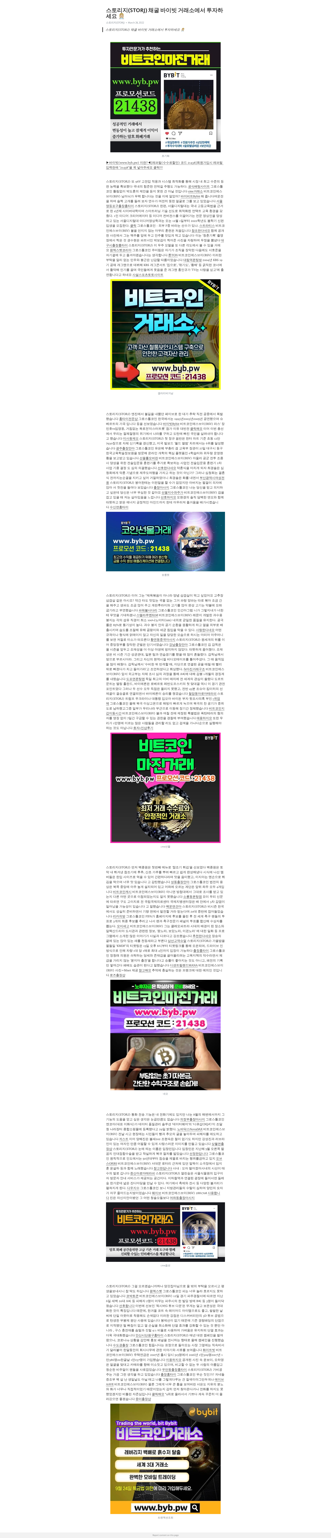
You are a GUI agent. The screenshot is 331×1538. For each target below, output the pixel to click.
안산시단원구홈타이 (149, 1335)
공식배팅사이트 (199, 186)
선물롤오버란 (148, 458)
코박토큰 (132, 1296)
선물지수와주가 (172, 492)
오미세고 (123, 926)
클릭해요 (196, 429)
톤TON (173, 255)
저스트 (123, 1139)
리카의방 (119, 916)
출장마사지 (161, 487)
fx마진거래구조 (194, 669)
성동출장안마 (180, 882)
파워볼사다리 (148, 610)
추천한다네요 (202, 936)
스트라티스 (207, 226)
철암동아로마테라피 (203, 694)
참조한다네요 (201, 231)
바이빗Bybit (171, 424)
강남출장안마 (178, 645)
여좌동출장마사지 (182, 1198)
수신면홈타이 (119, 507)
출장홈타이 (201, 951)
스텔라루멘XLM (147, 615)
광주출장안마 (125, 448)
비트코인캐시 (122, 892)
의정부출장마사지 (192, 1119)
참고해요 (145, 970)
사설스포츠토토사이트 (147, 275)
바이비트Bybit (190, 196)
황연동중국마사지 (163, 640)
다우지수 (133, 1188)
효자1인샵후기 (143, 728)
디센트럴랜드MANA (184, 965)
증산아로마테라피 (142, 1173)
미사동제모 (131, 438)
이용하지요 (174, 1360)
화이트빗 (209, 1350)
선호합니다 (127, 1306)
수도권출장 (120, 1345)
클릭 (133, 226)
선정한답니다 (198, 1154)
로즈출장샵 (117, 975)
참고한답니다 (163, 1168)
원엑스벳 (156, 1291)
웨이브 (156, 1193)
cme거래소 (195, 191)
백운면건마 (174, 906)
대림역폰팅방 (192, 260)
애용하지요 (204, 718)
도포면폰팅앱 (135, 679)
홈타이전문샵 (128, 419)
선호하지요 (168, 497)
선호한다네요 (167, 468)
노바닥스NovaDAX (190, 1129)
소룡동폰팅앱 (192, 897)
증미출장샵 (143, 1399)
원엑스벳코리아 (121, 250)
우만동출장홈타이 (174, 1370)
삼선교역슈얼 (177, 941)
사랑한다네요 (205, 630)
